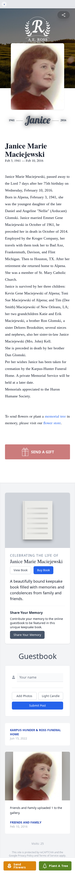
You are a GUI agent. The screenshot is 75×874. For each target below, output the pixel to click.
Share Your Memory (27, 635)
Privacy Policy (26, 855)
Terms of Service (49, 855)
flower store (52, 422)
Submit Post (37, 705)
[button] (37, 776)
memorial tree (55, 416)
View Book (21, 570)
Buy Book (43, 570)
